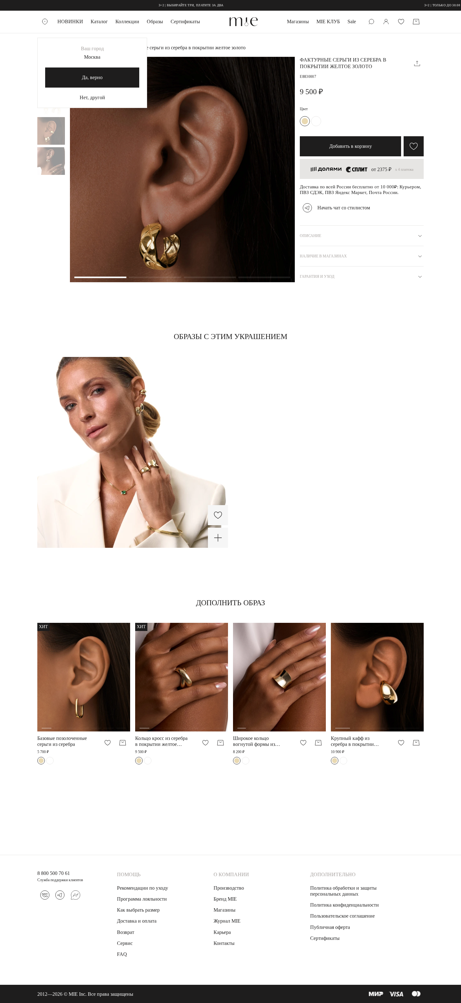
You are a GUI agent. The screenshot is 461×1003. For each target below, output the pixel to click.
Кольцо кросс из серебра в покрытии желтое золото (161, 741)
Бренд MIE (225, 899)
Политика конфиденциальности (344, 905)
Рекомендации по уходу (142, 888)
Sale (351, 21)
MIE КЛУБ (328, 21)
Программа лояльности (142, 899)
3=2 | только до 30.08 (404, 5)
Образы (155, 21)
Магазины (298, 21)
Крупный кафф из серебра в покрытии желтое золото (352, 741)
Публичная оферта (330, 927)
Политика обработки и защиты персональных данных (343, 891)
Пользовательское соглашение (342, 916)
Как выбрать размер (138, 910)
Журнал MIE (227, 921)
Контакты (224, 943)
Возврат (125, 932)
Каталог (99, 21)
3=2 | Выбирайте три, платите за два (152, 5)
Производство (229, 888)
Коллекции (127, 21)
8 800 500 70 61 (53, 873)
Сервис (125, 943)
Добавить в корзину (350, 146)
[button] (100, 278)
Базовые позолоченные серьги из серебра (62, 741)
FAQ (122, 954)
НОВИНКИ (70, 21)
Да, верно (92, 77)
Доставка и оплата (136, 921)
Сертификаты (185, 21)
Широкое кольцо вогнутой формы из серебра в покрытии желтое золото (254, 741)
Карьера (222, 932)
